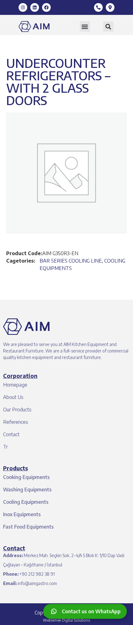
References (15, 422)
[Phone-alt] (98, 7)
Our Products (17, 409)
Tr (5, 447)
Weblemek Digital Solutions (66, 620)
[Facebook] (46, 7)
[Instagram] (23, 7)
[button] (85, 26)
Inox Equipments (22, 514)
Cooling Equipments (26, 502)
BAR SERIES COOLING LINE (71, 261)
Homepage (15, 385)
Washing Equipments (27, 489)
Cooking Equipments (26, 477)
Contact (11, 434)
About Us (13, 397)
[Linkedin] (34, 7)
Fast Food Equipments (28, 527)
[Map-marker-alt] (110, 7)
